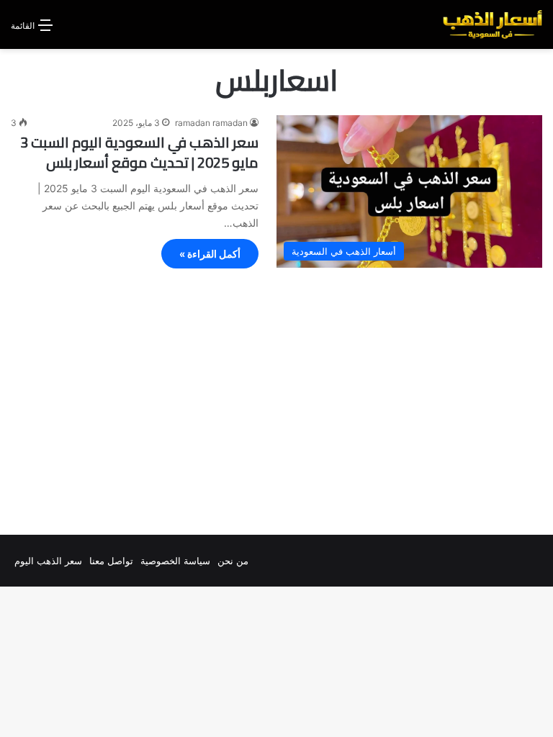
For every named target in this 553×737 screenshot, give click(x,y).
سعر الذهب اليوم (48, 560)
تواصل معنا (111, 560)
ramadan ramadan (211, 122)
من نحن (232, 560)
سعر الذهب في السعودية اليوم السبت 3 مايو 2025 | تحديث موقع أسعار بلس (139, 152)
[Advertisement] (276, 405)
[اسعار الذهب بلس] (492, 24)
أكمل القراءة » (209, 254)
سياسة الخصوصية (175, 560)
